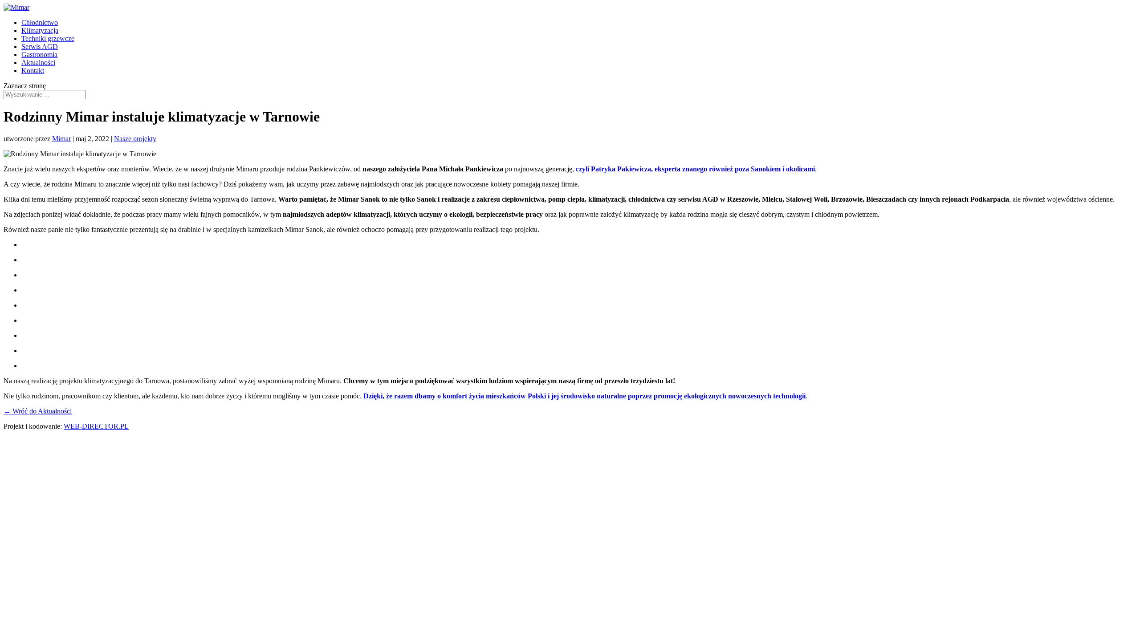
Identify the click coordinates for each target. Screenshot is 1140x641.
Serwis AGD (39, 46)
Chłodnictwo (39, 22)
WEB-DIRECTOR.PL (96, 426)
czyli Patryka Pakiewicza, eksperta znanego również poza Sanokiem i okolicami (695, 169)
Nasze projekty (135, 138)
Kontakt (32, 70)
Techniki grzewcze (47, 38)
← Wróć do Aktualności (38, 411)
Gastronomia (39, 54)
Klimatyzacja (39, 30)
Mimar (61, 138)
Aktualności (38, 62)
